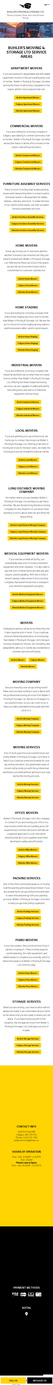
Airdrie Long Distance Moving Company (27, 525)
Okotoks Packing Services (28, 924)
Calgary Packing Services (28, 918)
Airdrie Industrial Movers (28, 402)
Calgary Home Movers (28, 285)
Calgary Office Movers (27, 856)
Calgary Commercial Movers (27, 162)
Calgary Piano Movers (27, 979)
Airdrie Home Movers (27, 279)
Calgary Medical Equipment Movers (27, 601)
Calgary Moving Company (27, 725)
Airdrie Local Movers (28, 460)
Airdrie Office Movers (28, 849)
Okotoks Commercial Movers (27, 168)
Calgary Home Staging (28, 343)
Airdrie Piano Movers (27, 973)
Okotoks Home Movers (28, 292)
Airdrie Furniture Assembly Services (27, 217)
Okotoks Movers (28, 666)
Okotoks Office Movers (27, 863)
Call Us (13, 1380)
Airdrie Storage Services (27, 1038)
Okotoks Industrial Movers (27, 415)
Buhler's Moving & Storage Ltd (25, 11)
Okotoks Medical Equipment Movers (28, 607)
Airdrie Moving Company (28, 718)
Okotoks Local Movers (27, 473)
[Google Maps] (26, 1314)
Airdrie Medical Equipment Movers (27, 594)
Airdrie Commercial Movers (28, 155)
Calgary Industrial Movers (27, 408)
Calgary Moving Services (28, 791)
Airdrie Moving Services (27, 784)
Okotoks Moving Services (28, 797)
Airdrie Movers (17, 660)
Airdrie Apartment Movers (27, 97)
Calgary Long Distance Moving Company (28, 531)
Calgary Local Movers (27, 466)
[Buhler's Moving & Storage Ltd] (25, 5)
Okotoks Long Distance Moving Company (28, 538)
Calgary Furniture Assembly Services (28, 223)
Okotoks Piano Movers (28, 986)
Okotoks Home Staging (28, 350)
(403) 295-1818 (30, 1137)
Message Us (39, 1380)
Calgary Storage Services (28, 1045)
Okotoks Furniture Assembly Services (28, 230)
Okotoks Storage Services (28, 1052)
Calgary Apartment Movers (28, 104)
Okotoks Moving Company (27, 732)
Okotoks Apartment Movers (28, 110)
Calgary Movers (37, 660)
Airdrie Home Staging (27, 336)
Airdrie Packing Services (27, 911)
